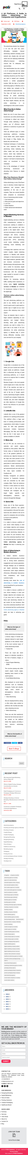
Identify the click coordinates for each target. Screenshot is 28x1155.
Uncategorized (7, 861)
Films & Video (5, 1097)
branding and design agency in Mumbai (14, 827)
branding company (8, 909)
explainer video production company (12, 953)
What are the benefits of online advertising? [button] (13, 735)
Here (18, 1140)
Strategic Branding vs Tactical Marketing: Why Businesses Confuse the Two (14, 799)
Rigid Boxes (18, 4)
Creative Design (8, 832)
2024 (7, 999)
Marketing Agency (8, 849)
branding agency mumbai (9, 902)
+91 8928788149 (5, 1079)
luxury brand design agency (10, 963)
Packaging (6, 851)
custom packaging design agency (11, 941)
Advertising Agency (20, 24)
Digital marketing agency (9, 943)
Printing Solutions (6, 1100)
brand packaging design (9, 919)
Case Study (4, 1116)
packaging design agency (9, 967)
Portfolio (4, 1112)
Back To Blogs (14, 749)
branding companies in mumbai (11, 907)
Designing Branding (9, 839)
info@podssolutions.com (7, 1081)
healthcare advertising (9, 846)
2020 (7, 1009)
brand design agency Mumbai (10, 897)
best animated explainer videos (11, 885)
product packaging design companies (12, 970)
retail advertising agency (9, 975)
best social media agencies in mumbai (12, 889)
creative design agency (9, 934)
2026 (7, 994)
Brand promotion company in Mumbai (12, 921)
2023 (7, 1001)
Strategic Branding (8, 858)
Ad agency (6, 875)
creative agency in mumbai (10, 929)
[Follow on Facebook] (2, 1086)
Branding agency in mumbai (10, 899)
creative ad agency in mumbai (10, 926)
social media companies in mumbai (12, 977)
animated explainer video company (12, 882)
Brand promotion (19, 919)
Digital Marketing (8, 842)
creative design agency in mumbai (11, 936)
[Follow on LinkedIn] (7, 1086)
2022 (7, 1004)
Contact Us (4, 1121)
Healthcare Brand (6, 1105)
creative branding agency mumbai (11, 931)
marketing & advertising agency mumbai (13, 965)
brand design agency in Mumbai (11, 894)
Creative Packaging (9, 834)
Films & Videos (7, 844)
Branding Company (9, 830)
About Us (4, 1119)
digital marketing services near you (12, 951)
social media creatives (9, 980)
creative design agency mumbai (11, 939)
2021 (7, 1006)
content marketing (8, 924)
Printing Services (8, 853)
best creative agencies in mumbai (11, 887)
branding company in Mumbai (10, 912)
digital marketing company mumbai (12, 948)
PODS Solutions (10, 1149)
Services (3, 1114)
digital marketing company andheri (11, 946)
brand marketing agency (9, 914)
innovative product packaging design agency (12, 959)
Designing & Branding (9, 837)
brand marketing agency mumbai (11, 917)
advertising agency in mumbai (10, 877)
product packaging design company (13, 856)
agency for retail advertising (10, 880)
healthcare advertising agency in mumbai (13, 956)
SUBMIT (6, 1061)
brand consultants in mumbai (10, 892)
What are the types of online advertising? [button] (12, 628)
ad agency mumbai (14, 875)
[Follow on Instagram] (5, 1086)
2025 (7, 996)
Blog (2, 1123)
